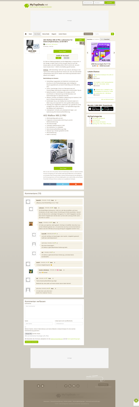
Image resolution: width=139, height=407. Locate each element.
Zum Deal (62, 51)
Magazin (54, 34)
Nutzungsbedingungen (73, 339)
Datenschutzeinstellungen (93, 401)
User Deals (37, 34)
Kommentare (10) (33, 193)
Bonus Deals (45, 34)
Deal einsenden (88, 34)
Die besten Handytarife (99, 118)
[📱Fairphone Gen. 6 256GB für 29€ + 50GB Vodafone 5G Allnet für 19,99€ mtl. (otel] (90, 91)
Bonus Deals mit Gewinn (99, 122)
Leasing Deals (96, 120)
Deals (30, 34)
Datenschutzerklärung (57, 339)
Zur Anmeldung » (103, 384)
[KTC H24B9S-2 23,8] (90, 84)
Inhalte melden (68, 401)
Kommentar (28, 303)
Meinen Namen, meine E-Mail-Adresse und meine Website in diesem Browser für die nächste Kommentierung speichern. (50, 329)
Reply (52, 200)
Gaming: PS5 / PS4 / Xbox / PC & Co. (102, 123)
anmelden (109, 2)
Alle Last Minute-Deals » (107, 99)
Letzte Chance (62, 34)
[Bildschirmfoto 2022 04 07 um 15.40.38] (32, 46)
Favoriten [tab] (93, 39)
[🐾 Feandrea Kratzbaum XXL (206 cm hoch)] (90, 76)
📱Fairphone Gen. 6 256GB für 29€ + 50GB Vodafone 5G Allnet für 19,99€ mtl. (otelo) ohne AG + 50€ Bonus (103, 91)
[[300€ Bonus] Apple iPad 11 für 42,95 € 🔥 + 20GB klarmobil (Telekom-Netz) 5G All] (101, 52)
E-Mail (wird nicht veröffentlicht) (63, 321)
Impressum (46, 401)
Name (26, 321)
